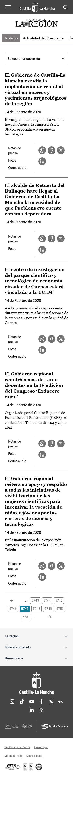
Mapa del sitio (13, 755)
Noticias (11, 38)
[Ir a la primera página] (14, 600)
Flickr (61, 701)
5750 (60, 609)
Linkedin (31, 709)
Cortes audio (17, 168)
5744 (47, 600)
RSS (41, 709)
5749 (48, 609)
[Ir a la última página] (46, 617)
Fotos (12, 160)
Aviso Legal (41, 747)
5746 (13, 609)
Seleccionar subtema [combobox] (24, 58)
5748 (36, 609)
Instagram (12, 701)
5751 (26, 617)
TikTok (22, 701)
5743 (35, 600)
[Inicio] (36, 683)
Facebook (41, 701)
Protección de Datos (17, 747)
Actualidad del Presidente (43, 38)
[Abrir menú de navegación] (8, 7)
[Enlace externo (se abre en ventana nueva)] (31, 767)
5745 (58, 600)
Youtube (31, 701)
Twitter (51, 701)
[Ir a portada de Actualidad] (36, 23)
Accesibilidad (34, 755)
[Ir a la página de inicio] (37, 7)
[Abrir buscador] (65, 6)
